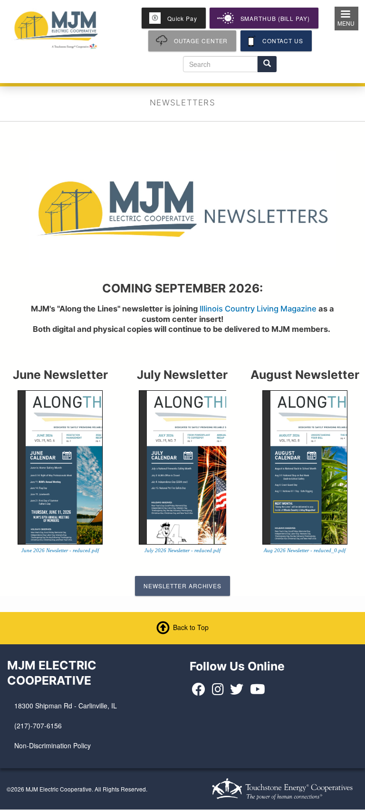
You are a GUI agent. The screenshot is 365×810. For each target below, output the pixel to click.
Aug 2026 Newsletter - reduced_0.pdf (305, 550)
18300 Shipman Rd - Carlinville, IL (65, 705)
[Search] (267, 64)
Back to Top (191, 626)
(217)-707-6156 (38, 725)
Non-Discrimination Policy (52, 745)
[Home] (56, 28)
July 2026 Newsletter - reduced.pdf (182, 550)
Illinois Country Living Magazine (258, 308)
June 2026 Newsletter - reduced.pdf (60, 550)
